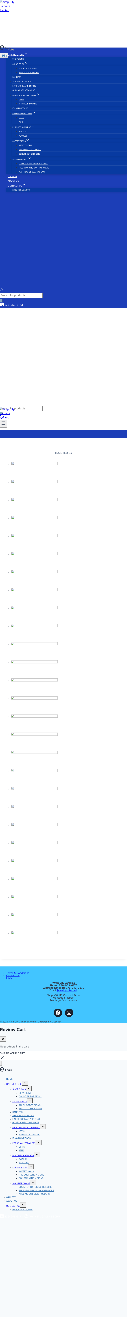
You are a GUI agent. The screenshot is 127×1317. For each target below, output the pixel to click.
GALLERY (12, 176)
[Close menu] (1, 1063)
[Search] (1, 300)
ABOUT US (13, 180)
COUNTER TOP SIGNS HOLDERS (33, 163)
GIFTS (21, 117)
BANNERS (16, 77)
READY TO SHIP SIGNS (29, 72)
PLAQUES (23, 136)
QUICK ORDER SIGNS (28, 68)
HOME (11, 49)
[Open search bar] (1, 290)
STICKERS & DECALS (21, 81)
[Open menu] (3, 423)
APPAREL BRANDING (28, 104)
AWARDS (22, 131)
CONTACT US (13, 1206)
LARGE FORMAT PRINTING (24, 86)
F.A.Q (9, 977)
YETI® (21, 99)
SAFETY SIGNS (25, 145)
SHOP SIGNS (18, 59)
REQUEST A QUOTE (21, 190)
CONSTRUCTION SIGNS (29, 154)
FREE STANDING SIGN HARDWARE (34, 168)
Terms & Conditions (17, 972)
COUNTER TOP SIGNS (30, 1096)
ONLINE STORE (14, 1084)
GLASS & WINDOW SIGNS (23, 90)
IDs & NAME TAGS (20, 108)
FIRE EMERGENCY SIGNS (30, 149)
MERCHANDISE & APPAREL (26, 1127)
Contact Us (13, 975)
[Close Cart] (3, 1039)
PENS (21, 122)
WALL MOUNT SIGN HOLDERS (32, 172)
